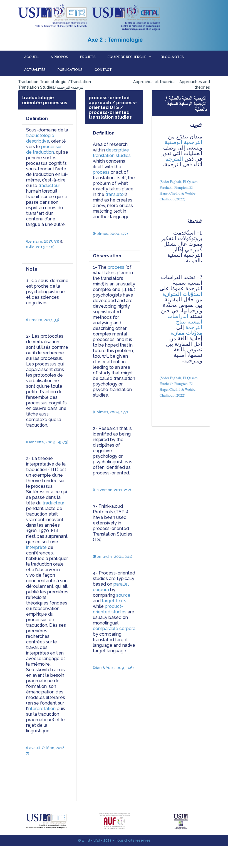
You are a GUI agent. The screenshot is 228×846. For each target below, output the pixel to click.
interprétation (42, 708)
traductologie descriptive (40, 138)
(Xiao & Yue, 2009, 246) (113, 667)
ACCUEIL (31, 57)
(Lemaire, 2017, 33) (42, 241)
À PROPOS (59, 57)
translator (115, 194)
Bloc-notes (172, 57)
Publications (70, 70)
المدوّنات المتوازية (182, 294)
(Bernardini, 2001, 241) (112, 556)
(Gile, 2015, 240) (40, 247)
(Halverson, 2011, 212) (112, 489)
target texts (114, 600)
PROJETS (88, 57)
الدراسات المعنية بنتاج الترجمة (184, 322)
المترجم (174, 159)
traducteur (49, 185)
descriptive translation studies (112, 152)
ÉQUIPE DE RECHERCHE (127, 57)
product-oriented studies (110, 609)
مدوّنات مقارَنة (186, 333)
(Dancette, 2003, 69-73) (47, 442)
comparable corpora (114, 628)
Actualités (35, 70)
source (123, 595)
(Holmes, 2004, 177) (110, 233)
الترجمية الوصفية (183, 142)
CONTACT (103, 70)
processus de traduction (45, 149)
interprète (36, 547)
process (101, 172)
